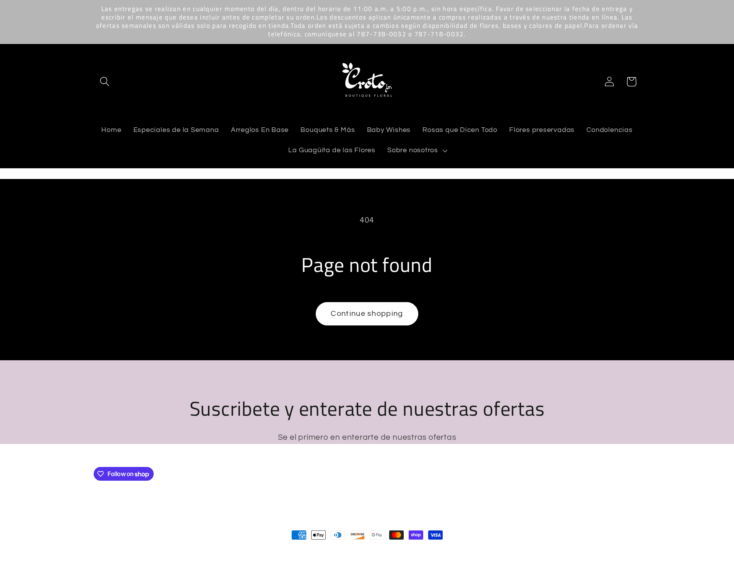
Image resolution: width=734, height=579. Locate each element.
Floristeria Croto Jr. (142, 551)
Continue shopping (367, 313)
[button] (104, 82)
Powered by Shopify (197, 551)
